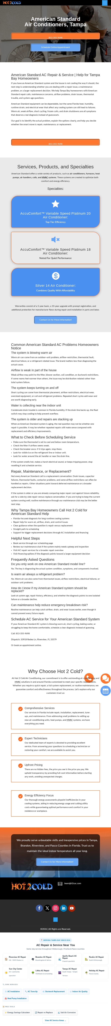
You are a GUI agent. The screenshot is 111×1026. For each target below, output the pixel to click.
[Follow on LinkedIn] (63, 908)
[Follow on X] (47, 908)
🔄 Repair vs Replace (44, 1013)
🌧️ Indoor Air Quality (78, 992)
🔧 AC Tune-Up (31, 992)
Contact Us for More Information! (55, 320)
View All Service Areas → (55, 1020)
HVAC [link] (45, 177)
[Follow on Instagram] (55, 908)
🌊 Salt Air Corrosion (67, 1013)
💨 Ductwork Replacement (54, 992)
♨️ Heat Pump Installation (16, 998)
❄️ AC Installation (12, 992)
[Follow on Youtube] (71, 908)
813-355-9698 (55, 38)
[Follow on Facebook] (39, 908)
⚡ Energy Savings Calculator (17, 1013)
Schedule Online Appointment (55, 47)
